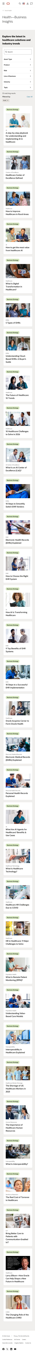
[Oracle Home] (8, 3)
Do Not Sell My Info (24, 1336)
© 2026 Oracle (6, 1336)
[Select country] (24, 3)
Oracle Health (8, 10)
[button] (3, 3)
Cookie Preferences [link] (7, 1339)
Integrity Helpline (18, 1343)
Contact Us (28, 1343)
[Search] (20, 3)
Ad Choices (17, 1339)
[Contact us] (31, 3)
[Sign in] (27, 3)
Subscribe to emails (7, 1343)
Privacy (16, 1336)
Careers (24, 1339)
